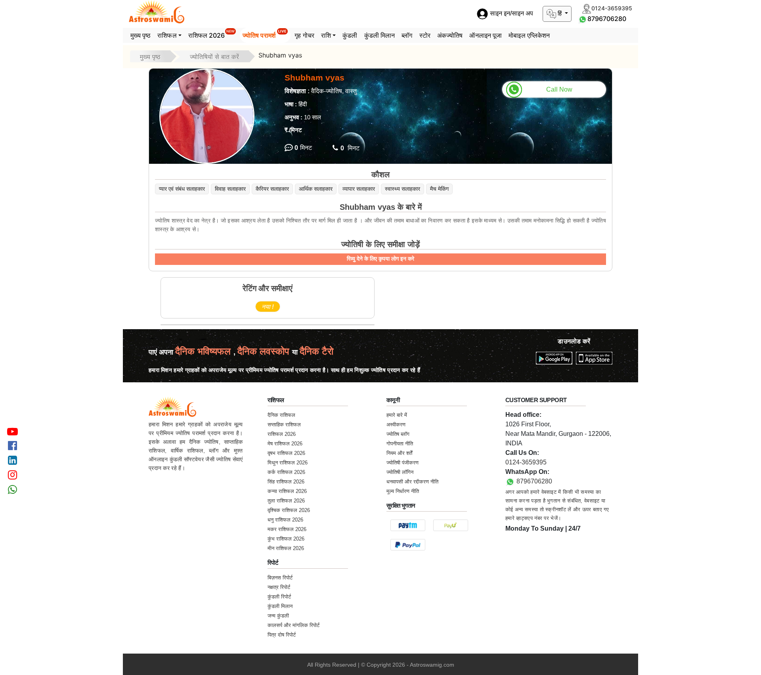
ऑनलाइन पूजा (485, 35)
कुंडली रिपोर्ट (279, 597)
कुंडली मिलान (379, 35)
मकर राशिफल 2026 (287, 529)
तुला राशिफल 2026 (286, 501)
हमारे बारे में (396, 415)
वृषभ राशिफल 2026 (286, 453)
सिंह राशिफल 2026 (286, 482)
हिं (559, 13)
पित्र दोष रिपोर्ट (282, 635)
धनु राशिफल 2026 (285, 520)
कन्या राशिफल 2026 (287, 491)
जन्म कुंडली (278, 616)
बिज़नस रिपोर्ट (280, 578)
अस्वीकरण (395, 425)
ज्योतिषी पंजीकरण (402, 463)
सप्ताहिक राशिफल (284, 425)
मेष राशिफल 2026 (285, 444)
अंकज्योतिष (450, 35)
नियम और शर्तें (399, 453)
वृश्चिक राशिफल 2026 (289, 510)
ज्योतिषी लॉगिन (399, 472)
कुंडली (349, 35)
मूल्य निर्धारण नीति (402, 491)
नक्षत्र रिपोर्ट (279, 587)
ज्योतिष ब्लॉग (397, 434)
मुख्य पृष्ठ (140, 35)
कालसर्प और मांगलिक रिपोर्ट (293, 625)
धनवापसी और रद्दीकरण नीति (412, 482)
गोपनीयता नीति (399, 444)
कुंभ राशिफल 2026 (286, 539)
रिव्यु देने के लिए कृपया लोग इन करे (380, 258)
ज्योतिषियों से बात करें (214, 57)
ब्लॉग (407, 35)
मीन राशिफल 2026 (286, 548)
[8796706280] (582, 19)
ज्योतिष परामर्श (265, 34)
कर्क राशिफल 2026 (286, 472)
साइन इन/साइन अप (510, 13)
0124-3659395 (526, 462)
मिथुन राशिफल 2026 (288, 463)
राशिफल (166, 35)
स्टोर (424, 35)
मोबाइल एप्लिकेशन (529, 35)
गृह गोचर (304, 35)
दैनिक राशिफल (281, 415)
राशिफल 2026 (211, 34)
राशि (326, 35)
